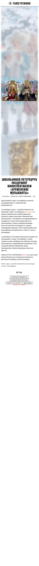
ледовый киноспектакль (19, 280)
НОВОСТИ (14, 196)
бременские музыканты (19, 277)
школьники (28, 283)
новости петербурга (14, 283)
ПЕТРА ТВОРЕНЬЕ (25, 196)
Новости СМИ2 (19, 285)
